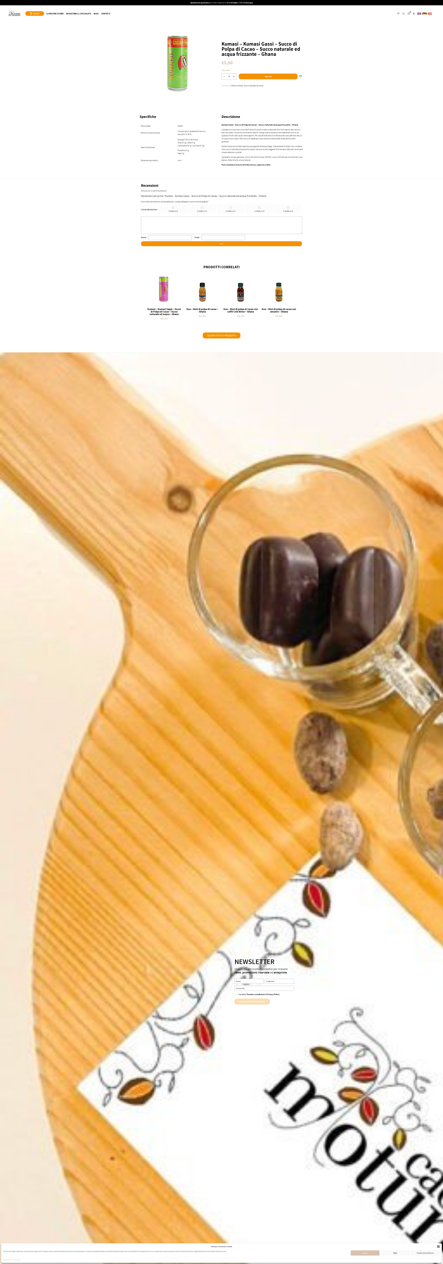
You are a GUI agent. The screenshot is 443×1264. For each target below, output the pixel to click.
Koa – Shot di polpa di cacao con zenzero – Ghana (279, 310)
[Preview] (178, 289)
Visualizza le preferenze (425, 1253)
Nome (144, 237)
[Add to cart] (178, 274)
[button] (438, 1246)
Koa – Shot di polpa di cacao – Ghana (202, 310)
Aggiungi (268, 76)
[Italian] (427, 13)
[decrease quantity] (224, 76)
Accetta (365, 1253)
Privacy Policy (16, 1260)
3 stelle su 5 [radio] (231, 211)
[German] (424, 13)
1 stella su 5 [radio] (173, 211)
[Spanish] (430, 13)
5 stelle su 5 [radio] (288, 211)
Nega (395, 1253)
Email (198, 237)
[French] (421, 13)
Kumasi (240, 85)
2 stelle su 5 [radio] (202, 211)
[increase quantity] (234, 76)
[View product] (178, 279)
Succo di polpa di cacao (253, 85)
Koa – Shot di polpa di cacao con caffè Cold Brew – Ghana (240, 310)
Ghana (233, 85)
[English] (418, 13)
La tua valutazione (149, 209)
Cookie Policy (7, 1260)
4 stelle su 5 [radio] (259, 211)
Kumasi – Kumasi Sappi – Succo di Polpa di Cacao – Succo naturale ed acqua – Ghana (164, 311)
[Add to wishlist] (178, 284)
